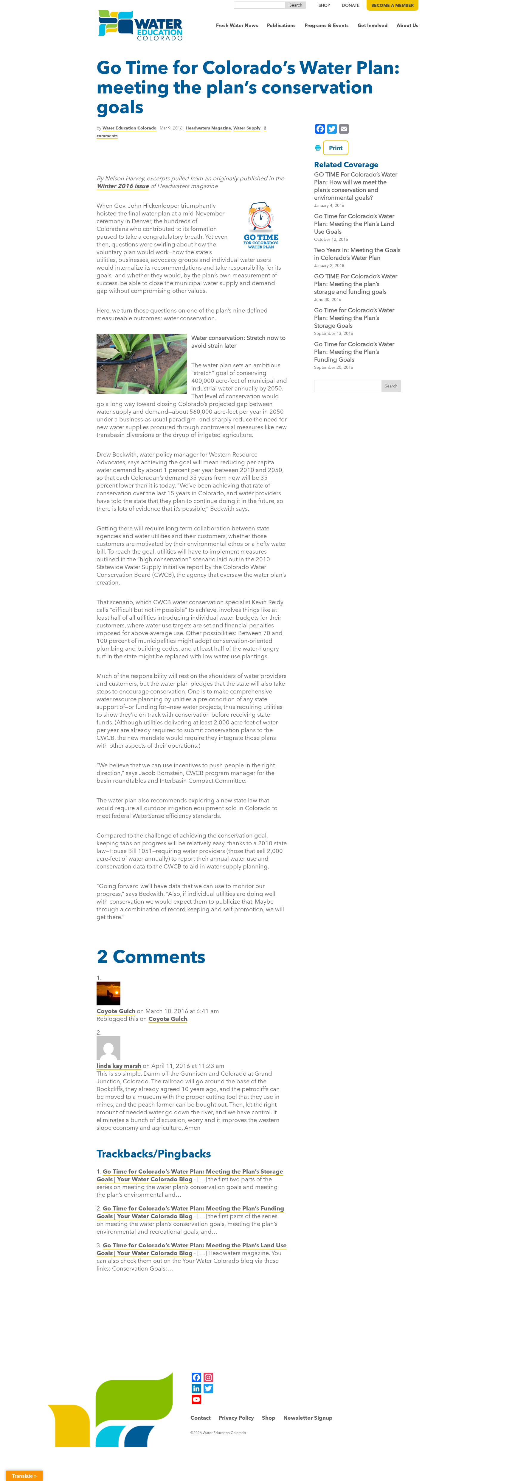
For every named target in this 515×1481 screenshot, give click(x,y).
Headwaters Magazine (208, 128)
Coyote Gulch (116, 1011)
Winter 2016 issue (123, 186)
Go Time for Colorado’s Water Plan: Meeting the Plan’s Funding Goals (354, 351)
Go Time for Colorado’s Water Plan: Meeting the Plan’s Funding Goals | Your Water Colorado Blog (190, 1212)
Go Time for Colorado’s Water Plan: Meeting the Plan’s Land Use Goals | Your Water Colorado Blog (192, 1249)
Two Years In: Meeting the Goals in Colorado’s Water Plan (357, 253)
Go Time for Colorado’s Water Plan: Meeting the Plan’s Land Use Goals (354, 223)
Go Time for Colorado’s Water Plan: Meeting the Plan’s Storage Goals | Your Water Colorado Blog (190, 1175)
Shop (268, 1417)
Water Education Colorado (129, 128)
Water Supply (246, 128)
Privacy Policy (236, 1417)
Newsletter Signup (308, 1417)
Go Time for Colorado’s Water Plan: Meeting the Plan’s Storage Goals (354, 317)
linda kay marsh (119, 1065)
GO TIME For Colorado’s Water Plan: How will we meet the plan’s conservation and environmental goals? (355, 186)
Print (335, 147)
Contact (200, 1417)
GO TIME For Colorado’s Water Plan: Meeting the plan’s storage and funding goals (355, 283)
